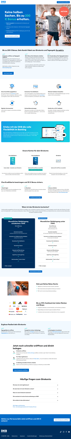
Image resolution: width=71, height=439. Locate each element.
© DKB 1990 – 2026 (5, 435)
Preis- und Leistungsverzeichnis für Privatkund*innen (24, 406)
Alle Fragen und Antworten (19, 405)
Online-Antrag (31, 352)
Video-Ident (36, 358)
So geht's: (60, 50)
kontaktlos (42, 95)
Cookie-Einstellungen (32, 435)
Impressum (22, 435)
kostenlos (13, 93)
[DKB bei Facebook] (66, 432)
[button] (35, 385)
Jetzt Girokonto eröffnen (63, 2)
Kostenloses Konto (10, 30)
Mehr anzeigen (8, 265)
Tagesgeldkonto (4, 333)
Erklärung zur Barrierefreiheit (45, 435)
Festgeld (32, 331)
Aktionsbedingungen (7, 67)
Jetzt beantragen (8, 73)
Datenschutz (14, 435)
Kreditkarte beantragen (35, 197)
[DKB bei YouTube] (60, 432)
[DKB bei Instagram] (63, 432)
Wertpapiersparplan (56, 331)
